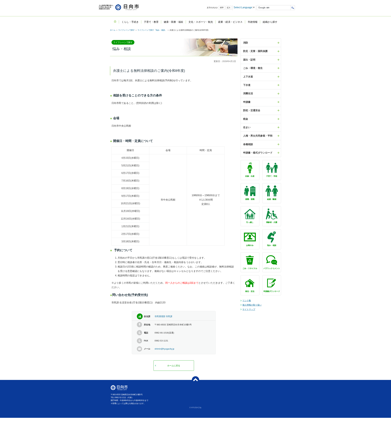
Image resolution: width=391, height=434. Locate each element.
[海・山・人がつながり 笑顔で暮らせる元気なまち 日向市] (119, 7)
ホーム (112, 30)
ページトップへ (195, 380)
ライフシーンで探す (126, 30)
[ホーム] (115, 21)
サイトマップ (248, 309)
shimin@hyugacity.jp (164, 349)
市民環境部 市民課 (163, 316)
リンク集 (246, 300)
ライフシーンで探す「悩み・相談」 (152, 30)
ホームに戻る (173, 365)
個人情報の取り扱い (252, 305)
